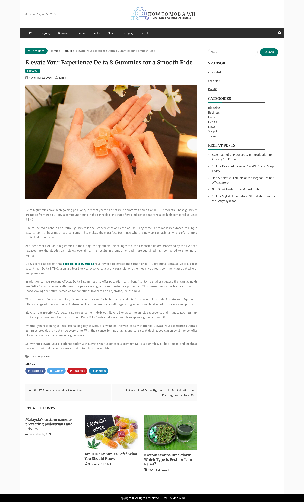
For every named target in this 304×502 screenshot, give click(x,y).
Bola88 (212, 89)
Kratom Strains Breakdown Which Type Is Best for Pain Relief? (168, 459)
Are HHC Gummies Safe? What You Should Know (111, 456)
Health (96, 33)
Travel (144, 33)
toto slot (214, 81)
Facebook (36, 371)
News (111, 33)
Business (63, 33)
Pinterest (78, 371)
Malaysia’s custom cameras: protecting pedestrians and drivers (49, 424)
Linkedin (100, 371)
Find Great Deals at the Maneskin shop (237, 189)
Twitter (57, 371)
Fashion (80, 33)
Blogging (45, 33)
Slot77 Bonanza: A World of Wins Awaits (59, 390)
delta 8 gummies (42, 356)
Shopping (127, 33)
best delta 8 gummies (78, 264)
